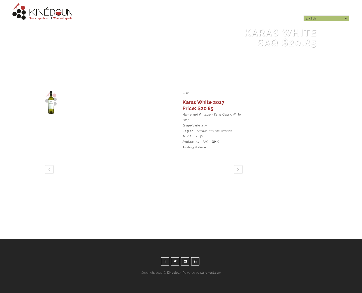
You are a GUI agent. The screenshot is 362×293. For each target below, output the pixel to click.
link (215, 141)
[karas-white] (51, 116)
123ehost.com (210, 272)
